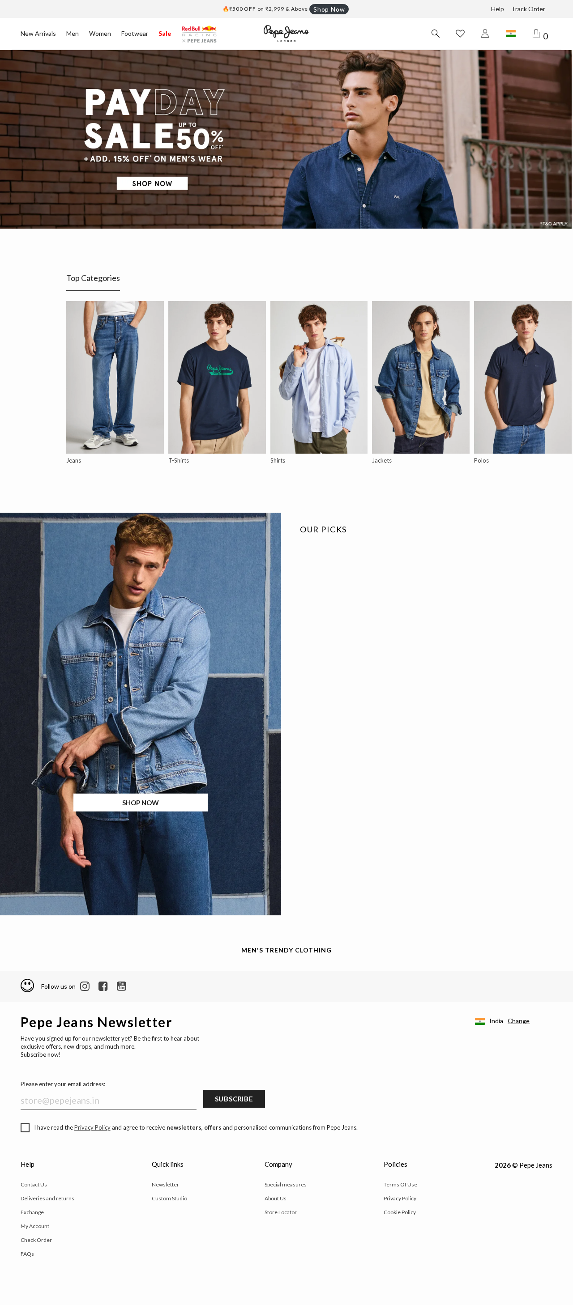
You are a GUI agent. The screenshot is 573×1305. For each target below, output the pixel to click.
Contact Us (34, 1184)
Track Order (528, 9)
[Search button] (435, 33)
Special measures (286, 1184)
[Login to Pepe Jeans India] (485, 33)
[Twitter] (121, 986)
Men (72, 33)
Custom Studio (169, 1198)
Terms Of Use (400, 1184)
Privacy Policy (92, 1127)
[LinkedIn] (85, 986)
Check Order (36, 1240)
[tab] (93, 282)
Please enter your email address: (63, 1084)
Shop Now (329, 9)
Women (100, 33)
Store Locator (281, 1212)
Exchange (32, 1212)
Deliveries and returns (47, 1198)
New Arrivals (38, 33)
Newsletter (165, 1184)
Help (497, 9)
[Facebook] (103, 986)
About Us (275, 1198)
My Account (35, 1226)
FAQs (27, 1253)
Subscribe (234, 1099)
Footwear (134, 33)
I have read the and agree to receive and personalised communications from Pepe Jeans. (196, 1127)
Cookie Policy (400, 1212)
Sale (164, 33)
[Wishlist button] (460, 33)
